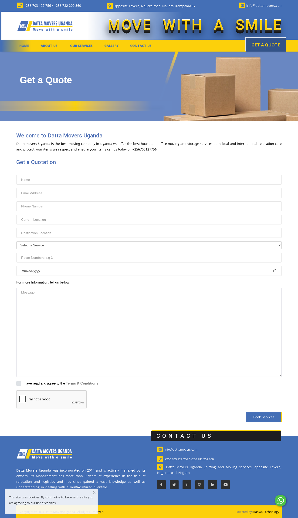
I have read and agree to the (60, 383)
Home (24, 45)
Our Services (81, 45)
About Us (49, 45)
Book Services (263, 417)
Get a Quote (265, 45)
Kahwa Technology (266, 512)
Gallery (111, 45)
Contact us (141, 45)
